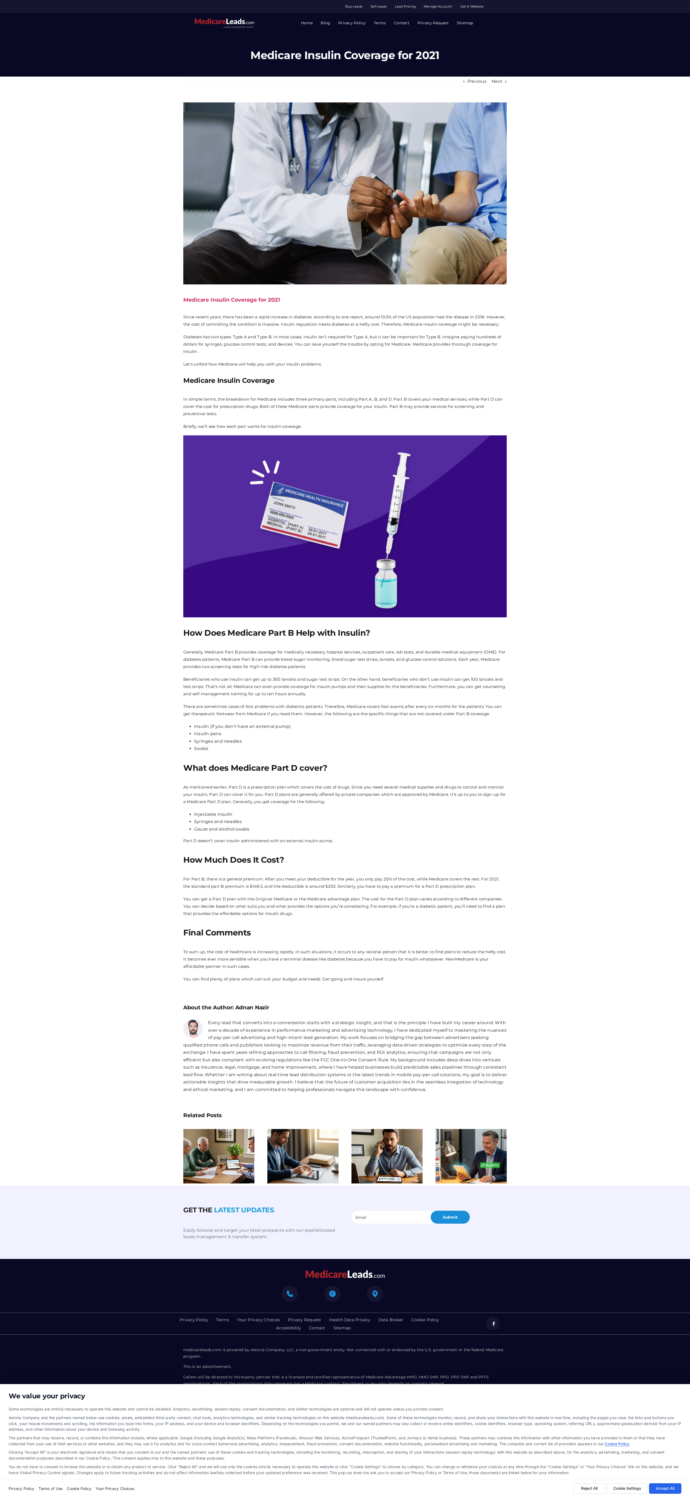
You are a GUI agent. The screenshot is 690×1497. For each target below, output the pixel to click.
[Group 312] (224, 20)
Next (497, 81)
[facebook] (493, 1323)
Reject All (589, 1488)
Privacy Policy (21, 1488)
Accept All (665, 1488)
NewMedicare (460, 959)
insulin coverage (283, 426)
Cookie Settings (627, 1488)
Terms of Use (51, 1488)
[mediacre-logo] (345, 1271)
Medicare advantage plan (333, 898)
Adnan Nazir (252, 1007)
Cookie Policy (617, 1443)
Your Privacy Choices (115, 1488)
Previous (477, 81)
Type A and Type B (252, 336)
